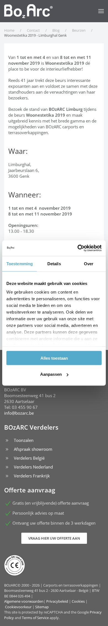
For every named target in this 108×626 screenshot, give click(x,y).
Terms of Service (35, 617)
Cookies (78, 601)
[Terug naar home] (28, 11)
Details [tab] (54, 263)
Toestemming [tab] (19, 263)
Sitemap (42, 606)
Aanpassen (51, 374)
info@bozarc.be (19, 413)
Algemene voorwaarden (23, 601)
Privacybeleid (57, 601)
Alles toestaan (54, 357)
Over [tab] (88, 263)
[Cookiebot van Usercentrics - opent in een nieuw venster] (78, 248)
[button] (101, 11)
